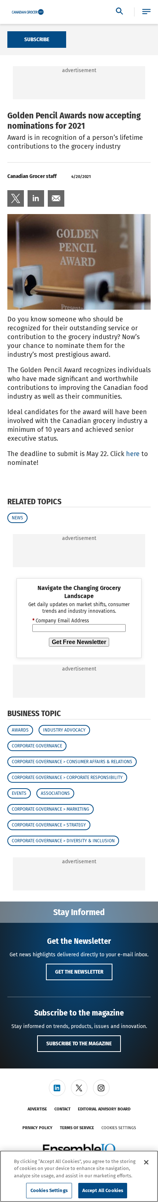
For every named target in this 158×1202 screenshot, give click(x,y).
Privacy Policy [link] (37, 1127)
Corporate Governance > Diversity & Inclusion (63, 840)
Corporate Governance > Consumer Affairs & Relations (72, 761)
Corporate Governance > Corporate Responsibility (67, 777)
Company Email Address (60, 621)
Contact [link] (62, 1109)
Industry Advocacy (64, 730)
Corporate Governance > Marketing (50, 809)
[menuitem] (15, 198)
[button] (146, 12)
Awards (20, 730)
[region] (79, 1176)
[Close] (146, 1162)
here (133, 454)
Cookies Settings (118, 1128)
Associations (55, 793)
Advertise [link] (37, 1109)
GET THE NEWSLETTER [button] (79, 971)
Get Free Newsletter (79, 642)
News (17, 517)
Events (19, 793)
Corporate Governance (37, 745)
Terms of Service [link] (77, 1127)
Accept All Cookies (102, 1190)
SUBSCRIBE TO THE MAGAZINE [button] (79, 1043)
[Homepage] (27, 12)
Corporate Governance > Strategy (49, 825)
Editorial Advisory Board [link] (104, 1109)
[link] (15, 198)
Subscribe (36, 39)
